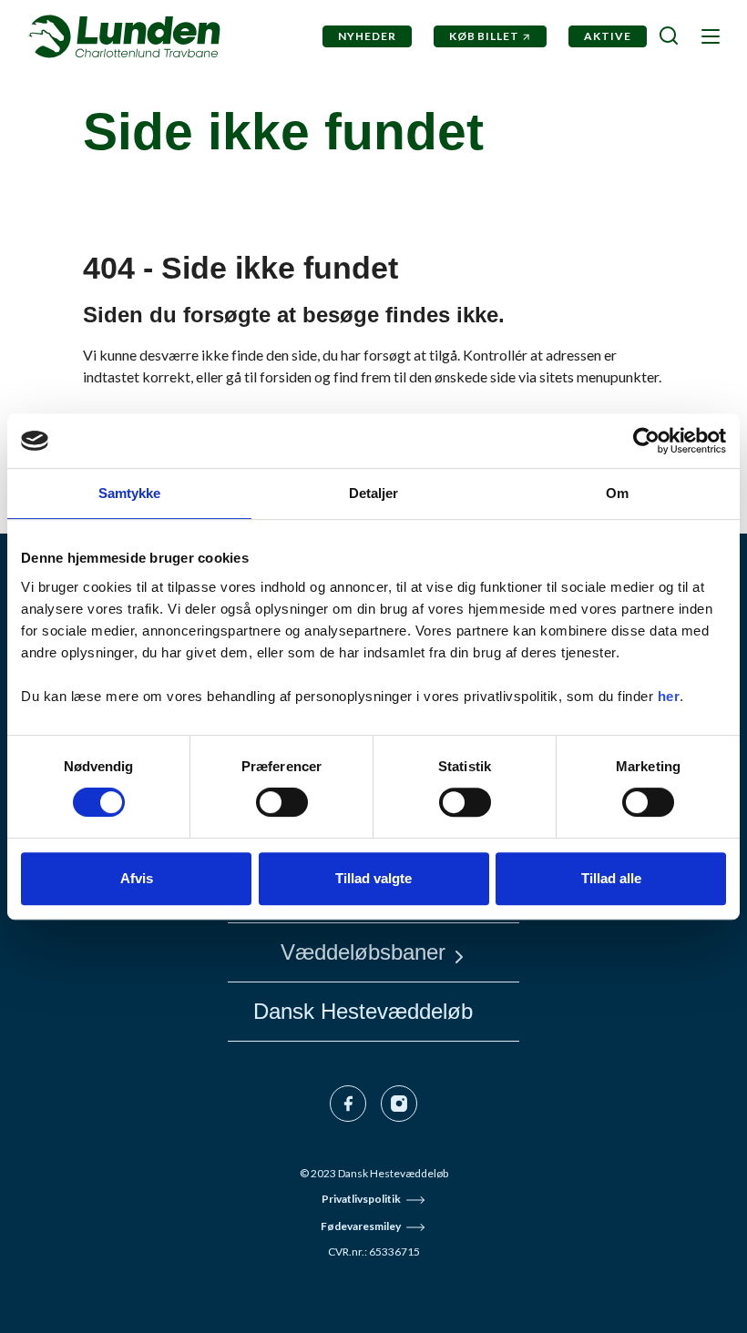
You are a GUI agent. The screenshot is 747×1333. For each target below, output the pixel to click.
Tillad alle (611, 878)
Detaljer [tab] (374, 493)
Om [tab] (617, 493)
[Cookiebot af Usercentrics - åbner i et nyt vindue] (646, 440)
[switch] (282, 802)
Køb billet (484, 36)
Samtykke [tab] (129, 493)
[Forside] (123, 36)
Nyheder (367, 36)
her (669, 696)
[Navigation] (709, 35)
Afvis (136, 878)
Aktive (607, 36)
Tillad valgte (373, 878)
